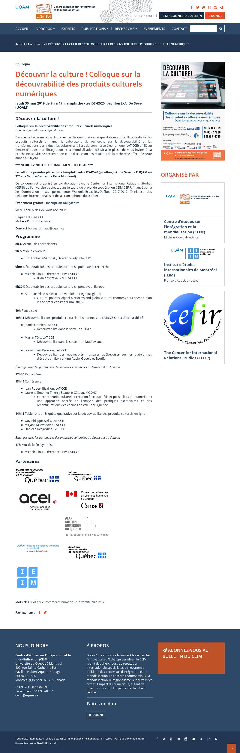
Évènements (154, 28)
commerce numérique (61, 602)
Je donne (96, 715)
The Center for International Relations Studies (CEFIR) (190, 355)
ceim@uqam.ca (26, 695)
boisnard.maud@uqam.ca (46, 228)
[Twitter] (197, 7)
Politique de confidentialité (129, 738)
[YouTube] (203, 7)
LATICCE (38, 217)
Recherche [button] (124, 28)
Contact (179, 28)
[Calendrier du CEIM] (215, 7)
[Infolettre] (221, 7)
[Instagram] (209, 7)
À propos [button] (43, 28)
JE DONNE (215, 16)
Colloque (22, 64)
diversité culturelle (92, 602)
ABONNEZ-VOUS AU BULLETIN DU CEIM (186, 653)
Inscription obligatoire (62, 203)
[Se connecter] (216, 738)
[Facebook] (191, 7)
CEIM (99, 150)
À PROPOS (98, 645)
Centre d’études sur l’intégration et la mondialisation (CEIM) (184, 227)
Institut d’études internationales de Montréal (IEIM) (190, 270)
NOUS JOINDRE (31, 645)
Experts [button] (68, 28)
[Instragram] (178, 738)
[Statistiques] (209, 738)
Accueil (22, 28)
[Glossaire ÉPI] (201, 738)
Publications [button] (94, 28)
